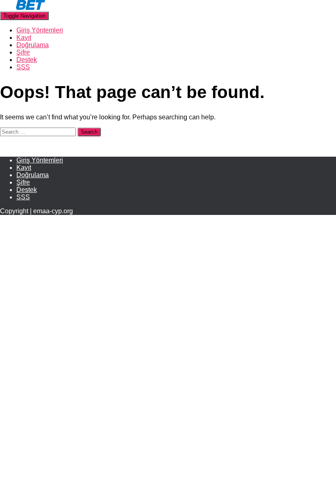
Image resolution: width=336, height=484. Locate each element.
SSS (23, 67)
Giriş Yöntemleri (39, 30)
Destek (26, 59)
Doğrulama (32, 44)
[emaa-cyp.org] (22, 7)
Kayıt (23, 37)
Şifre (23, 52)
